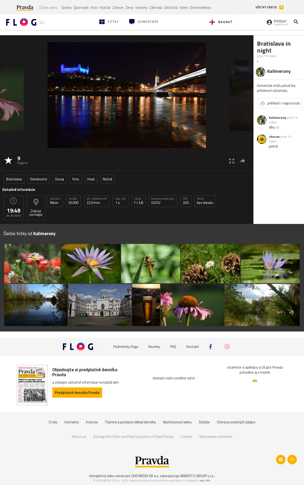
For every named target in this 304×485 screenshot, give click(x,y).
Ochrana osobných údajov (236, 422)
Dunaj (59, 179)
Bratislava (14, 179)
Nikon (55, 200)
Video (184, 7)
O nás (53, 422)
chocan (274, 136)
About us (79, 436)
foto (75, 179)
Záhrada (155, 7)
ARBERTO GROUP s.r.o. (197, 476)
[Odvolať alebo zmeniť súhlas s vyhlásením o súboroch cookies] (280, 459)
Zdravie (118, 7)
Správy (66, 7)
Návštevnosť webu (177, 422)
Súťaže (204, 422)
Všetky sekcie (267, 7)
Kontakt (192, 346)
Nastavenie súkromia (216, 436)
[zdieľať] (242, 160)
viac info (205, 480)
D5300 (73, 200)
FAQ (173, 346)
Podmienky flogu (125, 346)
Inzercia (92, 422)
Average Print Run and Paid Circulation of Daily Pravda (133, 436)
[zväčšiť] (231, 160)
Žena (129, 7)
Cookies (186, 436)
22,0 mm (97, 200)
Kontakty (72, 422)
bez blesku (205, 200)
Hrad (91, 179)
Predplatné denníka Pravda (77, 392)
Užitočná (171, 7)
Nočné (107, 179)
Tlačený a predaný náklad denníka (130, 422)
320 (186, 200)
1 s (120, 200)
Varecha (141, 7)
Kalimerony (277, 117)
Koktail (105, 7)
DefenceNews (200, 7)
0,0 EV (163, 200)
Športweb (81, 7)
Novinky (154, 346)
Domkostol (38, 179)
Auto (94, 7)
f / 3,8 (138, 200)
